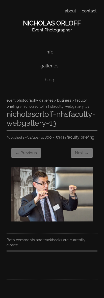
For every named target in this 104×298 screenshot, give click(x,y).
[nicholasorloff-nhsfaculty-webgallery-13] (52, 219)
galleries (49, 65)
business (64, 100)
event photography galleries (30, 100)
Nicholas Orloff (52, 23)
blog (49, 79)
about (70, 10)
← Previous (26, 153)
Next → (82, 153)
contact (89, 10)
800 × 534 (53, 137)
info (49, 51)
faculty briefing (80, 137)
